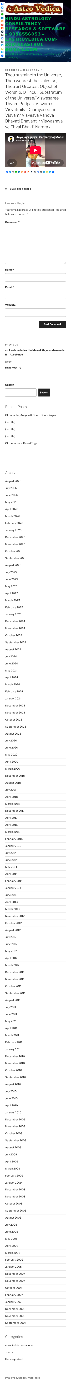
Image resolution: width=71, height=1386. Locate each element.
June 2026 (11, 495)
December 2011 (14, 972)
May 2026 (11, 502)
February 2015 (14, 838)
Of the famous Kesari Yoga (21, 443)
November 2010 (15, 1063)
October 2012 (13, 923)
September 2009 (15, 1140)
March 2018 (12, 803)
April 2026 (11, 509)
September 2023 (15, 726)
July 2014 (11, 853)
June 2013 (11, 895)
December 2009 (15, 1119)
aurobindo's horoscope (19, 1345)
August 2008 (13, 1217)
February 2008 (14, 1259)
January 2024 (13, 698)
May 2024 (11, 670)
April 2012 (11, 958)
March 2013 (12, 909)
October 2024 (13, 635)
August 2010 (13, 1084)
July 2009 (11, 1154)
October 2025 (13, 551)
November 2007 (15, 1280)
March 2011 (12, 1035)
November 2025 (15, 544)
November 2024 (15, 628)
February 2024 (14, 691)
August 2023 (13, 733)
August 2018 (13, 782)
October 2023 (13, 719)
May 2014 (11, 867)
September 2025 (15, 558)
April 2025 (11, 593)
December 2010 (15, 1056)
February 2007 (14, 1294)
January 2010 (13, 1112)
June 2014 (11, 860)
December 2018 (15, 775)
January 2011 (13, 1049)
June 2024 (11, 663)
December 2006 (15, 1309)
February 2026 (14, 523)
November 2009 (15, 1126)
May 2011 (11, 1021)
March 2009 (12, 1168)
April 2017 (11, 817)
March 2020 (12, 768)
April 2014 (11, 873)
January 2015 (13, 845)
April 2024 (11, 677)
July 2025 (11, 572)
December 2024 (15, 621)
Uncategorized (21, 189)
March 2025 (12, 600)
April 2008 (11, 1245)
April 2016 (11, 824)
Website (10, 305)
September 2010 (15, 1077)
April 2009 (11, 1161)
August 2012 (13, 930)
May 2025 (11, 586)
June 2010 (11, 1098)
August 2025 (13, 565)
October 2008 (13, 1203)
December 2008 (15, 1189)
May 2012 (11, 951)
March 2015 (12, 831)
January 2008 (13, 1266)
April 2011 (11, 1028)
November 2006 (15, 1316)
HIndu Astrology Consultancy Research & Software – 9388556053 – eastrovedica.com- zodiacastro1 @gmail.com (35, 34)
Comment (12, 222)
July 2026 (11, 488)
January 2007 (13, 1301)
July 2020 (11, 740)
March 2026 (12, 516)
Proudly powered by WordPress (22, 1377)
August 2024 (13, 649)
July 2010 (11, 1091)
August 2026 (13, 481)
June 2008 (11, 1231)
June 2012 (11, 944)
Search (9, 384)
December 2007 (15, 1273)
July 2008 (11, 1224)
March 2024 (12, 684)
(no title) (10, 422)
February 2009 (14, 1175)
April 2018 (11, 796)
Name (9, 269)
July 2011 (10, 1007)
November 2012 (15, 916)
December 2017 (15, 810)
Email (9, 287)
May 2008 (11, 1238)
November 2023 (15, 712)
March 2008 (12, 1252)
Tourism (10, 1352)
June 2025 (11, 579)
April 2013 (11, 902)
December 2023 (15, 705)
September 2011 (15, 993)
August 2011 (12, 1000)
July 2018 (11, 789)
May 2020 (11, 754)
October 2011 (13, 986)
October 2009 (13, 1133)
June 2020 (11, 747)
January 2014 (13, 888)
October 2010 (13, 1070)
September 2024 (15, 642)
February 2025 (14, 607)
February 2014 (14, 880)
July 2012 (10, 937)
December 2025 (15, 537)
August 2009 (13, 1147)
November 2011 (14, 979)
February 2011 (13, 1042)
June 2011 (11, 1014)
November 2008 (15, 1196)
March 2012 (12, 965)
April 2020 (11, 761)
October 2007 (13, 1287)
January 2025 (13, 614)
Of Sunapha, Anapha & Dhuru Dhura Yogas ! (31, 415)
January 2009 (13, 1182)
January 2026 (13, 530)
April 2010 (11, 1105)
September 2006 (15, 1322)
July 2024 (11, 656)
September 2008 (15, 1210)
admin (38, 70)
